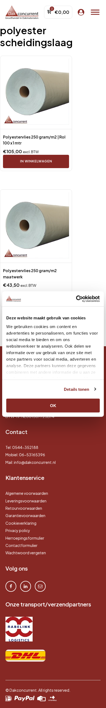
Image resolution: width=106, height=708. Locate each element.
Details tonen (76, 389)
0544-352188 (25, 447)
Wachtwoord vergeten (25, 552)
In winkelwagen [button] (36, 161)
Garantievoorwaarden (25, 515)
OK (53, 405)
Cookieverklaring (20, 523)
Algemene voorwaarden (26, 493)
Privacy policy (17, 530)
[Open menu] (95, 12)
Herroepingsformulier (24, 538)
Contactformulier (21, 545)
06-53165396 (32, 454)
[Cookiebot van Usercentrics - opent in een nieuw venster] (76, 298)
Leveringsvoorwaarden (25, 500)
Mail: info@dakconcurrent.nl (30, 462)
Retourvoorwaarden (23, 508)
